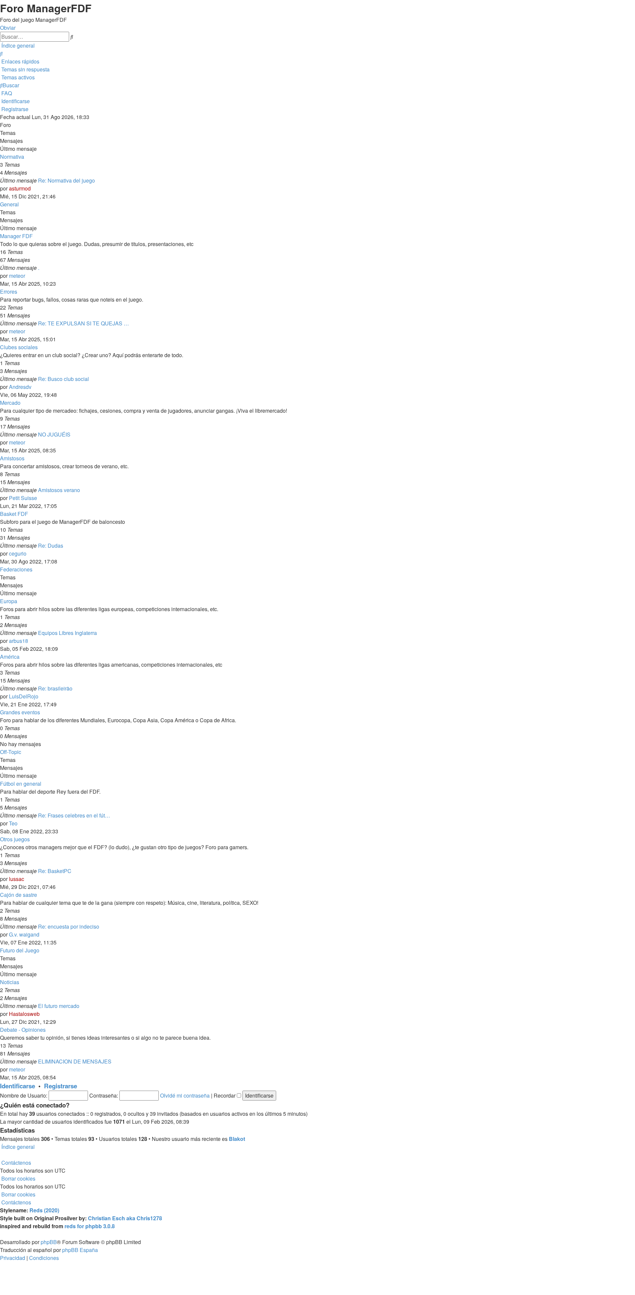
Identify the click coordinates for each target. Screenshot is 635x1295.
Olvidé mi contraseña (185, 1095)
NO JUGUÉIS (54, 434)
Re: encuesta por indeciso (68, 926)
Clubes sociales (19, 347)
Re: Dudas (50, 545)
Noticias (9, 982)
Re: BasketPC (54, 871)
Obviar (8, 27)
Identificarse (17, 1085)
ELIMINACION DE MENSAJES (74, 1061)
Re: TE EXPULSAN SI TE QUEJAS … (83, 323)
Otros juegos (15, 839)
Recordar (225, 1095)
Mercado (10, 402)
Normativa (12, 156)
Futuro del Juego (19, 950)
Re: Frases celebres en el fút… (74, 815)
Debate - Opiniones (23, 1029)
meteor (17, 275)
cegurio (17, 553)
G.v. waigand (24, 934)
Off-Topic (10, 752)
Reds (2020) (44, 1210)
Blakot (237, 1139)
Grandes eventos (20, 712)
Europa (8, 601)
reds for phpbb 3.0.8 (89, 1226)
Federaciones (16, 569)
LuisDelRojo (23, 696)
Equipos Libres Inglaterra (67, 633)
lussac (16, 879)
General (9, 204)
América (10, 656)
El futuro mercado (58, 1006)
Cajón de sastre (18, 894)
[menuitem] (1, 53)
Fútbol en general (20, 783)
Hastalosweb (24, 1014)
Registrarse (60, 1085)
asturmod (20, 188)
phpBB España (80, 1250)
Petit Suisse (23, 498)
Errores (8, 291)
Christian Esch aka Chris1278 (125, 1218)
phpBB (49, 1242)
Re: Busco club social (63, 379)
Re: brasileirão (55, 688)
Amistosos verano (59, 490)
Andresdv (20, 387)
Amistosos (12, 458)
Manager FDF (16, 236)
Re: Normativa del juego (66, 180)
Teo (13, 823)
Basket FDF (14, 514)
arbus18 (18, 641)
